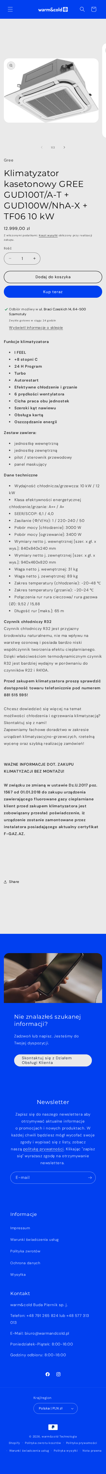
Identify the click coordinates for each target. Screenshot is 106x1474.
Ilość (8, 248)
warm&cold (50, 1436)
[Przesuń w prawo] (64, 147)
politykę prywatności (43, 1149)
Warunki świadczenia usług (34, 1239)
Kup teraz (53, 291)
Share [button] (14, 881)
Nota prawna (92, 1450)
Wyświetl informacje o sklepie (36, 327)
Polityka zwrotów (25, 1251)
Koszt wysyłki (48, 235)
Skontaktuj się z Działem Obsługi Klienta (47, 1060)
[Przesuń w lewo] (41, 147)
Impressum (20, 1228)
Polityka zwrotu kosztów (43, 1443)
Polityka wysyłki (66, 1450)
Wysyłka (18, 1274)
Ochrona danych (25, 1263)
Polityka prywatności (81, 1443)
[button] (10, 9)
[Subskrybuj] (89, 1178)
